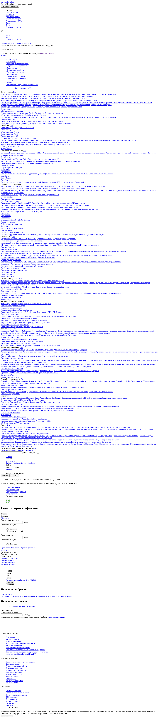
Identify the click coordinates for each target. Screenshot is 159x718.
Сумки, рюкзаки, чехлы (10, 105)
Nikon (34, 94)
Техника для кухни (22, 442)
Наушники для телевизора (11, 308)
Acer (17, 312)
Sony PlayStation (23, 320)
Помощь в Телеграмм (14, 681)
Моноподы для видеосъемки (68, 245)
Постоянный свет (8, 163)
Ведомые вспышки (65, 153)
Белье (19, 444)
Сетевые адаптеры (60, 356)
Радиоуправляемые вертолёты (60, 406)
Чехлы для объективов (10, 147)
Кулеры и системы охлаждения (66, 360)
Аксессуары (5, 107)
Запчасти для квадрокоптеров (109, 262)
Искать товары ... (30, 452)
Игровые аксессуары (9, 323)
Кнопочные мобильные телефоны (14, 387)
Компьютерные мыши (67, 364)
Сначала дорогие (7, 560)
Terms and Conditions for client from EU (21, 654)
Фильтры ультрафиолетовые (44, 103)
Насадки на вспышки (90, 117)
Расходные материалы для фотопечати (48, 121)
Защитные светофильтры (23, 103)
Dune (20, 310)
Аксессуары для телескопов (12, 283)
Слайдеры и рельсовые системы (13, 268)
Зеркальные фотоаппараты (11, 94)
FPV (25, 262)
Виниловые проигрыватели (12, 327)
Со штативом (21, 174)
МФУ (34, 373)
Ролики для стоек (87, 235)
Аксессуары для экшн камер (114, 251)
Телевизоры (5, 304)
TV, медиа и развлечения (16, 72)
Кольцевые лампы (8, 174)
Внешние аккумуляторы (10, 394)
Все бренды (41, 94)
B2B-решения (11, 697)
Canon (27, 100)
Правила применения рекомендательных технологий (27, 652)
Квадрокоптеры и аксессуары (12, 404)
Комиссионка (11, 679)
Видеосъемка (12, 68)
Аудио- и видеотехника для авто (38, 427)
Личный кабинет (12, 677)
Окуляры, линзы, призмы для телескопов (39, 283)
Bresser (15, 293)
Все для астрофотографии (140, 283)
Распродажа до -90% (14, 21)
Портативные (42, 312)
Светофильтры (7, 103)
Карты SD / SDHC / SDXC (23, 96)
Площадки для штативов (62, 205)
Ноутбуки (5, 350)
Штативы (23, 205)
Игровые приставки (9, 320)
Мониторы (5, 371)
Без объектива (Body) (77, 94)
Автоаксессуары (87, 427)
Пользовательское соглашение (18, 648)
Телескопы (5, 281)
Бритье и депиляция (76, 440)
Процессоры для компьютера (41, 360)
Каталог (4, 56)
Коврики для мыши (84, 364)
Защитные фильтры (21, 140)
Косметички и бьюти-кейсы (21, 446)
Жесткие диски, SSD (136, 360)
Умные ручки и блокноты (119, 444)
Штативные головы (35, 205)
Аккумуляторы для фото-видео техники (55, 98)
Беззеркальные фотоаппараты (12, 100)
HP (27, 350)
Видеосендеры (7, 274)
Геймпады (22, 323)
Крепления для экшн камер (92, 251)
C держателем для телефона (38, 255)
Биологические (76, 293)
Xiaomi (21, 304)
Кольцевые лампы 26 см (59, 174)
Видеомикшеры (28, 266)
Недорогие (71, 239)
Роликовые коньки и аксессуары (54, 429)
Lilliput (30, 211)
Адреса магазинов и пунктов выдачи (20, 662)
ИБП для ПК (6, 366)
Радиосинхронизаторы (31, 182)
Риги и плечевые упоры (10, 258)
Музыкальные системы (48, 316)
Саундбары (72, 316)
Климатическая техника (80, 442)
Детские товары (7, 436)
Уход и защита (6, 109)
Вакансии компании (14, 646)
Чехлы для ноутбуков (67, 352)
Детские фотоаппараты (54, 113)
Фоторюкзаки (25, 105)
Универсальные (31, 138)
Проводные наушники (35, 333)
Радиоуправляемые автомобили (35, 406)
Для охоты (65, 287)
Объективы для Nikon (9, 130)
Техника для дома (37, 442)
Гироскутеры (21, 408)
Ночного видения (54, 287)
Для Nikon (22, 117)
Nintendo (33, 320)
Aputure (31, 159)
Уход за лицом (101, 440)
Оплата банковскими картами (17, 693)
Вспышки (5, 117)
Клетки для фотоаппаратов (71, 107)
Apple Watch (16, 398)
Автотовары (6, 427)
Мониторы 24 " (73, 371)
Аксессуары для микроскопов (109, 293)
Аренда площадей (13, 701)
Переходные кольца (41, 142)
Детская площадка (146, 436)
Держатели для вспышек (47, 117)
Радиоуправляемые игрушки (84, 406)
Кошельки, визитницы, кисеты (58, 444)
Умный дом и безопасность (101, 442)
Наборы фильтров (96, 103)
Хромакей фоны (57, 207)
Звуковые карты (151, 360)
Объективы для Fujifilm (10, 134)
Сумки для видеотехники (11, 260)
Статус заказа (11, 461)
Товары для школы (105, 436)
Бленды (4, 138)
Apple (12, 331)
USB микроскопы (90, 293)
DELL (22, 371)
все (6, 594)
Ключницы (104, 444)
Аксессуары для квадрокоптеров (84, 262)
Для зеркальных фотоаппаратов (44, 105)
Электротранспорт (8, 408)
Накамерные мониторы (10, 211)
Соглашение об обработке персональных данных (25, 650)
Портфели (89, 444)
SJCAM (21, 251)
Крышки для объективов (11, 144)
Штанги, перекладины (71, 235)
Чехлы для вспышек (16, 155)
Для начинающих (93, 94)
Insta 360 (27, 251)
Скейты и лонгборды (84, 429)
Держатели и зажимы (46, 258)
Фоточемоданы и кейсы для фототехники (73, 105)
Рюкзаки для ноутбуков (32, 352)
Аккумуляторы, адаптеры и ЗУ (46, 159)
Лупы (3, 285)
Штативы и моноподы (10, 205)
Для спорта (131, 331)
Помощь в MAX (12, 683)
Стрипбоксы (6, 178)
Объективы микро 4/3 (9, 136)
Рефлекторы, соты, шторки (11, 168)
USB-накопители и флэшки (12, 111)
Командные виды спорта (137, 429)
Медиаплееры (6, 310)
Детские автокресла (89, 436)
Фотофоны (5, 207)
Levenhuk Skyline (16, 281)
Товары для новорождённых (69, 436)
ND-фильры (34, 140)
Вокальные (46, 346)
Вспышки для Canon (17, 153)
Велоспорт (24, 431)
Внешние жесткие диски (21, 366)
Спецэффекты (6, 230)
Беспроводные (51, 331)
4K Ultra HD (49, 251)
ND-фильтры (84, 103)
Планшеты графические (41, 366)
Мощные (83, 350)
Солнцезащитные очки (31, 444)
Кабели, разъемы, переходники (79, 366)
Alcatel (31, 387)
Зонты (43, 444)
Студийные (27, 346)
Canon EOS (27, 94)
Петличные (37, 346)
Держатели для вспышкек (95, 153)
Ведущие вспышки (50, 153)
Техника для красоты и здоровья (58, 442)
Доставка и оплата (13, 17)
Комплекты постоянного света (27, 163)
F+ (40, 387)
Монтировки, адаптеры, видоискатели (92, 283)
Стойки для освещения (25, 235)
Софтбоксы (5, 176)
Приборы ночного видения (12, 295)
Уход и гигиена (52, 436)
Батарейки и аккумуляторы (28, 98)
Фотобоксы (5, 157)
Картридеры (69, 96)
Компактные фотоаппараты (12, 113)
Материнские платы (87, 360)
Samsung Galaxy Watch (36, 398)
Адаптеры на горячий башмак (70, 117)
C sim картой (98, 398)
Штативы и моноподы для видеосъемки (17, 245)
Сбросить (4, 518)
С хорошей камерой (44, 262)
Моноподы (47, 205)
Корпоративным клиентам (16, 695)
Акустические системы (29, 316)
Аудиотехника (12, 74)
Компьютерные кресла (10, 377)
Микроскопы (6, 293)
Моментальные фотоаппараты (13, 115)
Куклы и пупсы (23, 438)
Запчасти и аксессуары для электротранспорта (60, 408)
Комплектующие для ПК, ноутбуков (15, 360)
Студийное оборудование (17, 66)
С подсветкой (11, 285)
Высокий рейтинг (8, 565)
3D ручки (13, 375)
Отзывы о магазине (13, 691)
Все (14, 92)
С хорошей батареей (76, 387)
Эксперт (9, 23)
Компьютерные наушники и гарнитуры (84, 333)
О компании (10, 637)
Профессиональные (109, 94)
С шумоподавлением (144, 331)
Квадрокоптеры (7, 262)
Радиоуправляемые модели (11, 406)
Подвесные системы (48, 209)
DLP (49, 312)
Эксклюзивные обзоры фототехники (20, 643)
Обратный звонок (47, 53)
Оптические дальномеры (11, 297)
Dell (23, 350)
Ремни (96, 444)
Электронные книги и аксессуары (14, 410)
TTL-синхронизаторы (65, 182)
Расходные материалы (10, 124)
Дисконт (9, 25)
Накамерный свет (8, 119)
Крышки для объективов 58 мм (58, 144)
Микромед (30, 293)
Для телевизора (62, 333)
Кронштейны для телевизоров (13, 306)
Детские (66, 293)
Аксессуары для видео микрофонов (38, 253)
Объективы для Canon (10, 128)
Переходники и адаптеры (88, 209)
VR (2, 325)
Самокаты (71, 429)
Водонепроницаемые (72, 251)
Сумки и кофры (7, 197)
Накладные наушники (82, 331)
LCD (54, 312)
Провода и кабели (28, 107)
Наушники (5, 331)
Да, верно (5, 6)
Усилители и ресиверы (10, 337)
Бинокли (4, 287)
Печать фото (6, 121)
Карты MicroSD (57, 96)
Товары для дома (42, 434)
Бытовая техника (7, 442)
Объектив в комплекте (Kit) (58, 94)
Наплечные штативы (28, 258)
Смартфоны (5, 381)
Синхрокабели (80, 182)
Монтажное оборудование (11, 266)
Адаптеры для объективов (11, 142)
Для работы (67, 350)
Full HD (33, 239)
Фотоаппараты (12, 60)
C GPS (83, 398)
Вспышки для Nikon (34, 153)
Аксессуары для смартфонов (12, 385)
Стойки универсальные (52, 235)
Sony (32, 100)
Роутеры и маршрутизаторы (30, 356)
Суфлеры (39, 266)
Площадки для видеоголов (90, 245)
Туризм (38, 429)
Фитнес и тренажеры (118, 429)
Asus (20, 350)
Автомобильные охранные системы (66, 427)
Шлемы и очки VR (11, 325)
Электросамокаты (34, 408)
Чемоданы (81, 444)
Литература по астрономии (118, 283)
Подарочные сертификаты (16, 670)
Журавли (38, 235)
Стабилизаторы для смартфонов (13, 417)
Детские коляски (20, 436)
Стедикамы (5, 264)
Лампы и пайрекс (8, 165)
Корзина (9, 469)
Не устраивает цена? (14, 672)
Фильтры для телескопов (66, 283)
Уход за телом (89, 440)
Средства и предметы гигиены (35, 440)
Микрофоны (6, 346)
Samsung (14, 304)
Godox (27, 186)
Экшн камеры (6, 251)
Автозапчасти (99, 427)
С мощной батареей (91, 381)
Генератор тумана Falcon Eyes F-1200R (21, 580)
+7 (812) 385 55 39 (24, 43)
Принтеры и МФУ (8, 373)
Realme (37, 381)
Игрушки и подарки (9, 438)
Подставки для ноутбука (86, 352)
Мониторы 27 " (85, 371)
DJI (33, 251)
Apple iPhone (16, 381)
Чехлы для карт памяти (83, 96)
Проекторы (5, 312)
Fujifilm (31, 113)
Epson (12, 312)
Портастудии (20, 343)
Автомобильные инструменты (118, 427)
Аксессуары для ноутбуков (11, 352)
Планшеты (5, 383)
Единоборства (103, 429)
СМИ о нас (10, 703)
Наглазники (15, 107)
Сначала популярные (9, 558)
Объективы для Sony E (10, 132)
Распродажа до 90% (23, 88)
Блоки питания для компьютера (13, 362)
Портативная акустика (10, 318)
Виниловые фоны (71, 207)
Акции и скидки (12, 639)
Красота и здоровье (8, 440)
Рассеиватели (32, 117)
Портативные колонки (28, 318)
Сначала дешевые (8, 562)
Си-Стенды (99, 235)
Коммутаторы (47, 356)
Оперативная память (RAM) (106, 360)
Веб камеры (96, 364)
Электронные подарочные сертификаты (22, 85)
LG (25, 312)
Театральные (41, 287)
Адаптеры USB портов (105, 352)
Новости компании (13, 641)
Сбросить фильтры (27, 548)
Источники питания (9, 98)
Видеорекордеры (7, 276)
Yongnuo (18, 159)
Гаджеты (10, 80)
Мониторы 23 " (60, 371)
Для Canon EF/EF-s (26, 128)
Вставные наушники (100, 331)
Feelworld (23, 211)
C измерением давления (71, 398)
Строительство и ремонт (25, 434)
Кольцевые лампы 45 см (78, 174)
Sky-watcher (29, 281)
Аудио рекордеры (8, 272)
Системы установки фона (67, 209)
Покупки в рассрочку (14, 668)
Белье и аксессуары (8, 444)
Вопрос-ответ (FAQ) (14, 674)
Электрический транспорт (23, 429)
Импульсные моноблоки (25, 161)
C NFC (89, 398)
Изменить (14, 6)
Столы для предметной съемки (13, 232)
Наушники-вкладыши (117, 331)
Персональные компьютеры (12, 358)
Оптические (58, 293)
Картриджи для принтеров (47, 373)
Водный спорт (14, 431)
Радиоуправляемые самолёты (107, 406)
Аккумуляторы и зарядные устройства (65, 161)
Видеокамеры (6, 239)
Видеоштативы (50, 245)
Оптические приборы (15, 70)
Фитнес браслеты (8, 400)
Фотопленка (67, 124)
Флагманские (150, 381)
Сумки (74, 444)
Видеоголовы (38, 245)
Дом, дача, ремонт (8, 434)
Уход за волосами (114, 440)
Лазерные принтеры (24, 373)
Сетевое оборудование (10, 356)
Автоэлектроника (18, 427)
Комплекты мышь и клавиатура (45, 364)
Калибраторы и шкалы (10, 201)
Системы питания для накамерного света (31, 243)
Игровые (75, 350)
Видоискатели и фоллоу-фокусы (14, 270)
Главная (9, 457)
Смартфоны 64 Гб (138, 381)
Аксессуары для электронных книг (59, 410)
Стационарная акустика (10, 316)
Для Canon (13, 117)
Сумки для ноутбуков (50, 352)
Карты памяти (6, 96)
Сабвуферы (62, 316)
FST (23, 186)
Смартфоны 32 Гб (123, 381)
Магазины (10, 15)
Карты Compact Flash (42, 96)
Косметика (52, 440)
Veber (23, 287)
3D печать (5, 375)
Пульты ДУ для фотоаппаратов (48, 107)
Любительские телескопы (53, 281)
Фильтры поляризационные (67, 103)
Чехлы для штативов (81, 205)
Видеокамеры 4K (59, 239)
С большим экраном (107, 381)
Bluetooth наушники (65, 331)
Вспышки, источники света (18, 64)
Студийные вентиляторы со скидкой (20, 606)
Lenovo (31, 350)
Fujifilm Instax (30, 115)
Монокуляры (6, 289)
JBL (22, 331)
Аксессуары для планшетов (12, 390)
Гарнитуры (30, 323)
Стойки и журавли (8, 235)
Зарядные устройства (80, 98)
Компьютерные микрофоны (145, 364)
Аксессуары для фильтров (141, 103)
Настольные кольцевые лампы (101, 174)
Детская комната (131, 436)
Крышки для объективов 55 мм (33, 144)
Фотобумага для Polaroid (52, 124)
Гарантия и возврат (13, 19)
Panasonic (16, 239)
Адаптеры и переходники (11, 199)
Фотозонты (5, 170)
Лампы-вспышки (42, 161)
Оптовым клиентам (13, 27)
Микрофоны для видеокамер (12, 253)
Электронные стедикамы (20, 264)
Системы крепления (9, 209)
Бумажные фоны (43, 207)
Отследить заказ (12, 12)
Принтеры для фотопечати (21, 121)
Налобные (31, 285)
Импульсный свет (8, 161)
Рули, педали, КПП (43, 323)
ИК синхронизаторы (48, 182)
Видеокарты (123, 360)
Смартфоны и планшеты (16, 78)
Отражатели (6, 172)
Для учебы (58, 350)
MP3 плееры (6, 415)
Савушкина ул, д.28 (8, 43)
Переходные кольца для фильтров (117, 103)
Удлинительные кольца (58, 142)
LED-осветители (46, 163)
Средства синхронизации (11, 182)
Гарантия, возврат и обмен (16, 666)
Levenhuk (12, 287)
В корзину (10, 582)
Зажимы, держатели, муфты (28, 209)
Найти (25, 522)
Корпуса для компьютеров (37, 362)
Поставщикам (11, 699)
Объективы (11, 62)
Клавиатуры (27, 364)
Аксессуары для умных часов (115, 398)
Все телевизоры (34, 304)
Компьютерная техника (16, 76)
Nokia (36, 387)
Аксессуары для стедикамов (42, 264)
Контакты (9, 705)
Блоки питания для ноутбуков (126, 352)
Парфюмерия (62, 440)
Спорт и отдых (7, 429)
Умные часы (6, 398)
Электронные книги (37, 410)
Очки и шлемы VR (58, 366)
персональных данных (57, 617)
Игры (95, 429)
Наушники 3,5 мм (19, 333)
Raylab (18, 186)
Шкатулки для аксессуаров (140, 444)
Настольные (22, 285)
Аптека (20, 440)
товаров (4, 550)
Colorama (19, 207)
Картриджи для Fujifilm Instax (30, 124)
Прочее (9, 83)
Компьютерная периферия (11, 364)
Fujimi (25, 159)
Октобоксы (5, 180)
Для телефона (49, 333)
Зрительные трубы (8, 291)
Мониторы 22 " (47, 371)
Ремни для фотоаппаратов (101, 105)
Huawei (20, 383)
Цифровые (48, 293)
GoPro (15, 251)
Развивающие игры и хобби (41, 438)
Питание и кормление (36, 436)
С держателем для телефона (38, 174)
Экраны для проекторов (10, 314)
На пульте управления (61, 262)
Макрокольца (27, 142)
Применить (5, 548)
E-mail (25, 615)
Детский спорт (119, 436)
